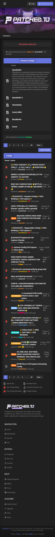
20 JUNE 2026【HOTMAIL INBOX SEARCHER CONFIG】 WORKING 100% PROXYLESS (28, 354)
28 (49, 218)
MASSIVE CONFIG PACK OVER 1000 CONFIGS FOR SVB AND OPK (29, 218)
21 (46, 208)
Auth (8, 513)
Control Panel (12, 504)
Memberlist (11, 434)
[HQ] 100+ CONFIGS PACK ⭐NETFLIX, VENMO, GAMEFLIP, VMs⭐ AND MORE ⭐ (26, 186)
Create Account (46, 4)
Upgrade (10, 509)
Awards (10, 463)
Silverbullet (17, 105)
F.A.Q (9, 488)
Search (9, 438)
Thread (6, 160)
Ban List (10, 459)
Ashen (18, 534)
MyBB (31, 534)
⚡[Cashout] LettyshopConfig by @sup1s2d (28, 269)
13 (49, 187)
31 (46, 322)
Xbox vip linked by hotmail (21, 276)
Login (33, 4)
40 (31, 145)
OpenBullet (16, 70)
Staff (9, 429)
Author (12, 160)
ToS (8, 443)
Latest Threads (45, 150)
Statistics (10, 454)
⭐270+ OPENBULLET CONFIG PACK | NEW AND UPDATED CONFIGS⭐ (29, 308)
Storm (14, 127)
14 (44, 310)
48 (44, 262)
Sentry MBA (17, 112)
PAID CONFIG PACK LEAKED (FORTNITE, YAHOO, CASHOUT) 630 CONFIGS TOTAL (25, 259)
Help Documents (13, 479)
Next (39, 145)
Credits (9, 467)
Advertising (11, 492)
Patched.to (6, 36)
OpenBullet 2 (17, 98)
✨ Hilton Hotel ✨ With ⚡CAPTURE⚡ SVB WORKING (29, 332)
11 (44, 344)
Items (9, 517)
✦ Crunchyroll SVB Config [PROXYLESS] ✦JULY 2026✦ (31, 295)
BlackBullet (16, 119)
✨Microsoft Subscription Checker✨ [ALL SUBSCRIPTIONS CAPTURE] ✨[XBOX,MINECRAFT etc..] (26, 320)
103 (41, 250)
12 (46, 356)
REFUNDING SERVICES (27, 44)
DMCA (9, 484)
